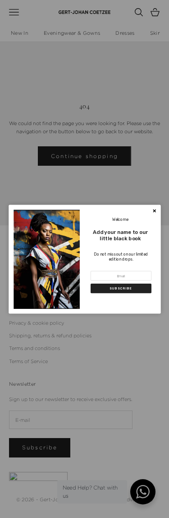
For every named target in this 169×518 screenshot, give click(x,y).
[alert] (85, 259)
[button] (121, 288)
